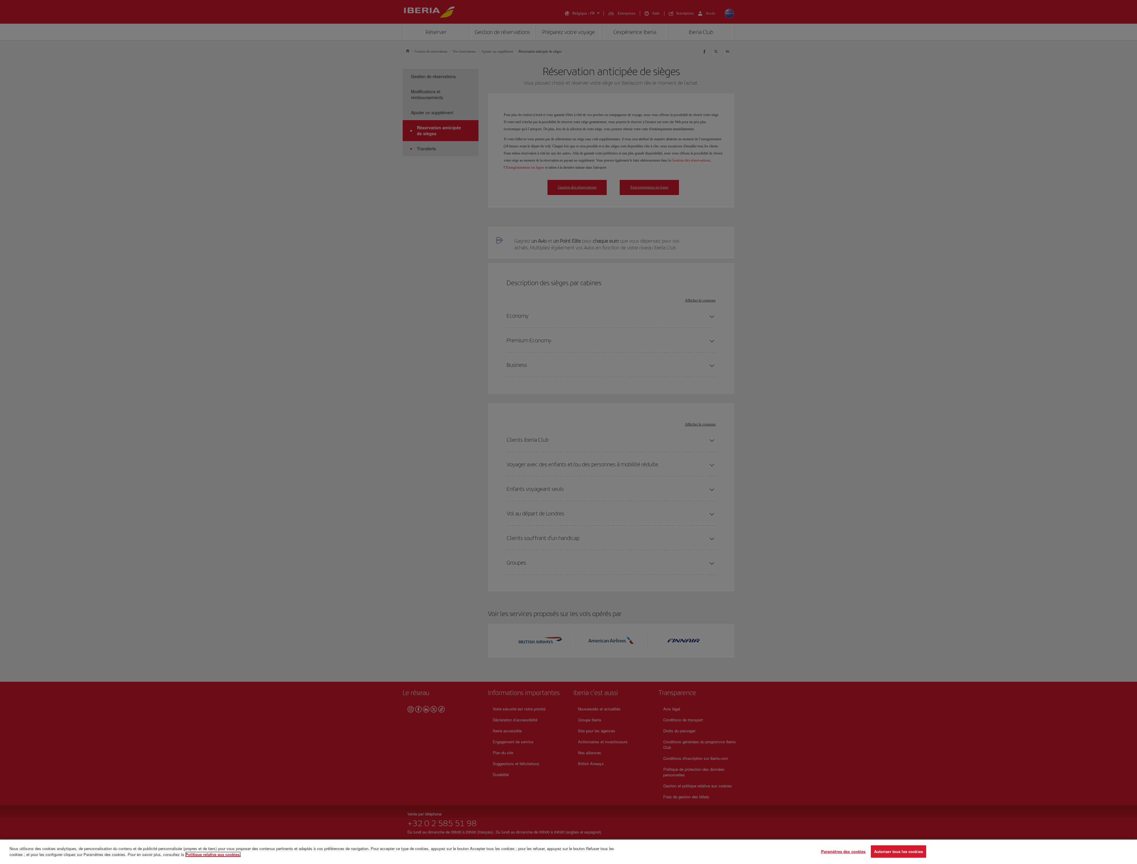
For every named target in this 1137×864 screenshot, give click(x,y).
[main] (568, 852)
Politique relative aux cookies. (213, 854)
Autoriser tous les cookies (898, 851)
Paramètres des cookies (843, 851)
